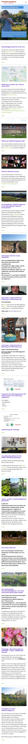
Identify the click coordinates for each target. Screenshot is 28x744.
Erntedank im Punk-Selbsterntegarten (8, 709)
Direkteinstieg (8, 148)
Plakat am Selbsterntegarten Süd (12, 141)
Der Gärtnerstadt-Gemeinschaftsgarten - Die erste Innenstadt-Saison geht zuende (12, 590)
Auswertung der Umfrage (10, 430)
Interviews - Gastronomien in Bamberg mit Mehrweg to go (11, 298)
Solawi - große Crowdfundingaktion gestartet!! (13, 500)
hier (15, 311)
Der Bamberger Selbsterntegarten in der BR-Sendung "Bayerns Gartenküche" (13, 206)
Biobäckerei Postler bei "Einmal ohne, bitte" (12, 85)
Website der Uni (10, 52)
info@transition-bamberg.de (9, 184)
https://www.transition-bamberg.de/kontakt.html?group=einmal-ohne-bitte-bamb (13, 110)
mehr (3, 62)
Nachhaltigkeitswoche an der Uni (13, 47)
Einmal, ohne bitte (12, 95)
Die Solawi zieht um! (8, 548)
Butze (5, 304)
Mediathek (16, 214)
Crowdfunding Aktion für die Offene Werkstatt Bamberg (11, 457)
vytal (5, 306)
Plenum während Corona (10, 171)
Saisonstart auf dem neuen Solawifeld (10, 256)
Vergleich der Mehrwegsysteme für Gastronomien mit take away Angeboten (13, 395)
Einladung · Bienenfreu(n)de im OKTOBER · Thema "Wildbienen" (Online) (12, 650)
